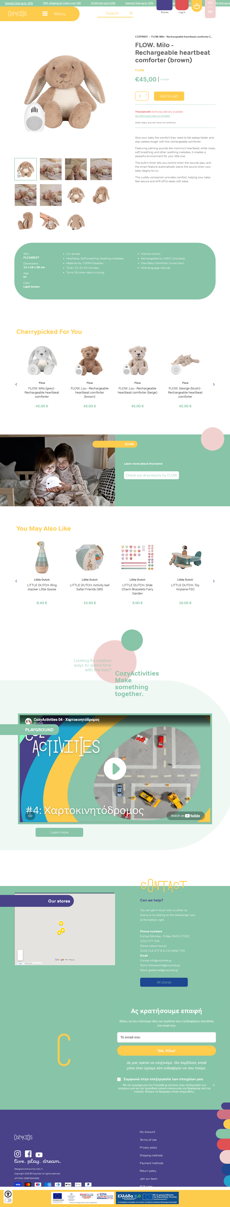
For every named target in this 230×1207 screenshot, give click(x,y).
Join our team (148, 1178)
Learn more (59, 832)
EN (210, 12)
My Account (147, 1132)
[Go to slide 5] (25, 195)
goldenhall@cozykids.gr (163, 970)
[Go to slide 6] (51, 195)
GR (210, 3)
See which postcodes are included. (152, 116)
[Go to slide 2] (51, 169)
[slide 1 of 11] (64, 92)
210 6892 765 (175, 950)
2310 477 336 (150, 941)
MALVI (39, 1169)
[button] (115, 13)
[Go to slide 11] (76, 221)
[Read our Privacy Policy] (214, 1085)
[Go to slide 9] (25, 221)
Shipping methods (151, 1155)
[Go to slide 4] (101, 169)
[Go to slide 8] (101, 195)
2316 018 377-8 (151, 950)
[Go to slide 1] (25, 169)
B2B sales (146, 1186)
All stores (164, 982)
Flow (139, 70)
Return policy (148, 1171)
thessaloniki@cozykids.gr (164, 965)
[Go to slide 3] (76, 169)
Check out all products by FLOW (151, 475)
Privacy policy (148, 1147)
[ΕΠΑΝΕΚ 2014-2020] (82, 1198)
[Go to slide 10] (51, 221)
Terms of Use (148, 1139)
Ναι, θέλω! (167, 1051)
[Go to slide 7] (76, 195)
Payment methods (151, 1163)
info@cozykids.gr (161, 960)
